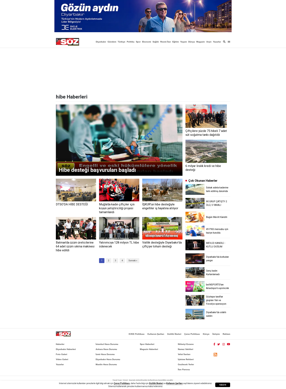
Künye (206, 334)
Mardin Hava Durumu (106, 364)
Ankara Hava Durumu (106, 349)
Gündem (112, 42)
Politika (130, 42)
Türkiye (121, 42)
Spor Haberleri (147, 344)
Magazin (200, 42)
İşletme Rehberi (186, 359)
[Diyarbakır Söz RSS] (215, 354)
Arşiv (209, 42)
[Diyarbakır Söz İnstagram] (223, 344)
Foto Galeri (61, 354)
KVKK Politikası (136, 334)
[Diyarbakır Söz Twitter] (218, 344)
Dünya (191, 42)
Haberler (60, 344)
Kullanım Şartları (155, 334)
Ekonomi (146, 42)
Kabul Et (222, 385)
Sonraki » (133, 260)
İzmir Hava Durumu (105, 354)
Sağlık (156, 42)
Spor (138, 42)
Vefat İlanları (184, 354)
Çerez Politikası (192, 334)
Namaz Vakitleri (185, 349)
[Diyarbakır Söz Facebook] (214, 344)
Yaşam (183, 42)
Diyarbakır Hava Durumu (108, 359)
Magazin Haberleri (149, 349)
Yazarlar (217, 42)
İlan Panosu (184, 369)
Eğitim (175, 42)
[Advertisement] (143, 70)
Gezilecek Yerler (186, 364)
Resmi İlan (165, 42)
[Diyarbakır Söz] (67, 41)
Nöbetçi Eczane (186, 344)
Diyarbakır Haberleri (66, 349)
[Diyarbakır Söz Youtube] (228, 344)
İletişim (216, 334)
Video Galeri (62, 359)
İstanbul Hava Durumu (107, 344)
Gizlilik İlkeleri (174, 334)
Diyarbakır (101, 42)
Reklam (226, 334)
